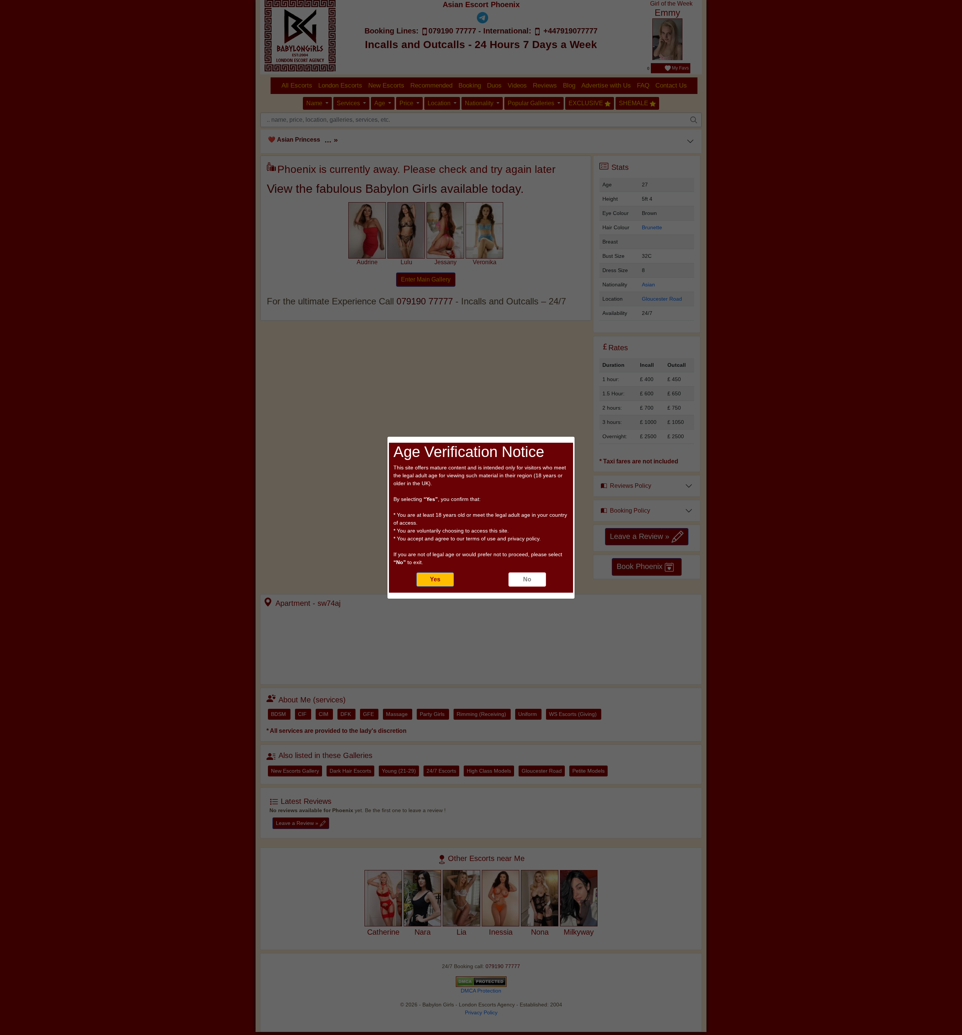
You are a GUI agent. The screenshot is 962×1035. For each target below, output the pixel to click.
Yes (435, 579)
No (527, 579)
